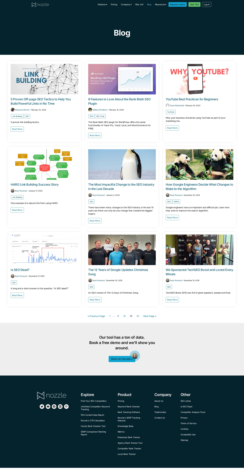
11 (119, 316)
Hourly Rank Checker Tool (93, 426)
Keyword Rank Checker (129, 406)
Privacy (184, 417)
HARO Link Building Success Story (35, 184)
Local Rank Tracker (127, 454)
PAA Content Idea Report (92, 415)
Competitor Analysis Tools (193, 412)
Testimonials (160, 412)
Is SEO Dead (186, 406)
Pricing (121, 401)
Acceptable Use (188, 434)
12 (125, 316)
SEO (27, 116)
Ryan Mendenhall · (177, 105)
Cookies (184, 429)
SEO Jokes (186, 401)
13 (132, 316)
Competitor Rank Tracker (129, 448)
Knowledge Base (125, 426)
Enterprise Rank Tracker (129, 437)
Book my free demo (122, 359)
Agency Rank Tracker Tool (130, 443)
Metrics (121, 431)
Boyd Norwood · (21, 191)
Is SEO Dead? (20, 270)
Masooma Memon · (22, 110)
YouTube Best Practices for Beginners (192, 99)
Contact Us (159, 417)
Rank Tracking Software (129, 412)
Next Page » (149, 317)
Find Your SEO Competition (93, 401)
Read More (17, 129)
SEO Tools (100, 116)
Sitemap (184, 440)
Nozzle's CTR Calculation (93, 420)
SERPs (176, 201)
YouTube (170, 112)
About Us (158, 401)
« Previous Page (96, 317)
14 (138, 316)
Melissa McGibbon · (100, 110)
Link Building (17, 116)
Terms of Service (188, 423)
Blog (156, 406)
